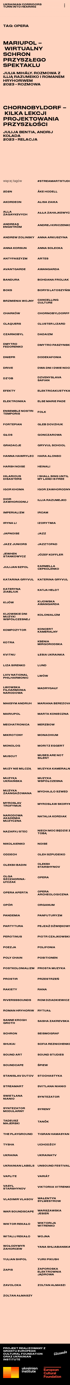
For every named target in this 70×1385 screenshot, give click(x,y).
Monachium (48, 735)
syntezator (49, 1096)
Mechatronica (16, 724)
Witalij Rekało (16, 1236)
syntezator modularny (14, 1109)
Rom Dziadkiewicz (53, 1000)
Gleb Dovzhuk (50, 424)
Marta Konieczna (53, 713)
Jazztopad (47, 544)
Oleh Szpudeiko (51, 854)
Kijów (8, 602)
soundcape (13, 1065)
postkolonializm (18, 968)
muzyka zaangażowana (17, 792)
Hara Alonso (49, 456)
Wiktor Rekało (16, 1223)
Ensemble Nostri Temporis (18, 412)
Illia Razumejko (52, 500)
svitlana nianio (52, 1086)
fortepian (12, 424)
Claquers (12, 323)
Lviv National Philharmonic (15, 676)
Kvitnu (9, 654)
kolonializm (49, 614)
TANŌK (43, 1121)
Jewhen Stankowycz (14, 555)
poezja (9, 947)
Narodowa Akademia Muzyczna (13, 818)
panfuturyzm (50, 915)
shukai (9, 1043)
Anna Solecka (50, 248)
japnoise (11, 533)
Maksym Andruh (17, 703)
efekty (9, 390)
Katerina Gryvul (53, 579)
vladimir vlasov (18, 1199)
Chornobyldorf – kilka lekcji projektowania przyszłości (34, 116)
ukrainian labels (18, 1165)
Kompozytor (14, 630)
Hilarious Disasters (12, 477)
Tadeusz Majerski (11, 1122)
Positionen (48, 957)
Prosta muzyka (51, 968)
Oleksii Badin (14, 864)
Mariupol (11, 713)
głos (7, 434)
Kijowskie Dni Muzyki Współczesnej (16, 616)
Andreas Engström (12, 225)
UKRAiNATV (47, 1155)
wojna (44, 1236)
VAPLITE (10, 1176)
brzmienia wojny (18, 300)
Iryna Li (10, 523)
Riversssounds (17, 1000)
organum (46, 904)
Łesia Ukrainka (51, 654)
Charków (11, 313)
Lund (42, 665)
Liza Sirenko (14, 665)
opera (43, 877)
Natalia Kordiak (52, 816)
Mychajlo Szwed (53, 791)
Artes (43, 258)
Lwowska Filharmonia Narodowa (14, 690)
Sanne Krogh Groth (15, 1021)
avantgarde (14, 269)
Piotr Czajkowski (54, 936)
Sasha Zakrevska (53, 1021)
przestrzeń (48, 978)
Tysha (8, 1144)
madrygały (48, 688)
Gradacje (12, 445)
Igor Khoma (13, 489)
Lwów (43, 675)
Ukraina (10, 1155)
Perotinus (12, 936)
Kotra (8, 642)
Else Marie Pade (52, 401)
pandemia (11, 915)
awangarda (48, 269)
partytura (13, 926)
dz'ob (8, 378)
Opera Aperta (15, 892)
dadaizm (45, 334)
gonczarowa (50, 434)
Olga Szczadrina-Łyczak (14, 879)
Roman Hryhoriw (18, 1010)
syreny (44, 1109)
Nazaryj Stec (15, 831)
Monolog (11, 745)
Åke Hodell (48, 191)
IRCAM (43, 512)
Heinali (44, 466)
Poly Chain (12, 957)
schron (10, 1033)
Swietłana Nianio (13, 1097)
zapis (8, 1269)
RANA (42, 989)
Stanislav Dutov (18, 1075)
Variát (44, 1176)
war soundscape (18, 1211)
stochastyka (50, 1075)
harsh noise (14, 466)
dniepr (9, 357)
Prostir (10, 978)
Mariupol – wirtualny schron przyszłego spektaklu (24, 54)
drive (8, 367)
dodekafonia (49, 357)
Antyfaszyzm (15, 258)
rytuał (44, 1010)
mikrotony (13, 735)
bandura (11, 279)
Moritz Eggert (51, 745)
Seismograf (48, 1033)
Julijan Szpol (15, 567)
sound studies (51, 1054)
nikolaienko (14, 843)
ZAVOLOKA (12, 1285)
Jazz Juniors (15, 544)
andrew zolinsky (18, 237)
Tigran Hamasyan (53, 1134)
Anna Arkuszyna (53, 237)
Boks (7, 290)
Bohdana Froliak (53, 279)
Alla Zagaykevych (15, 213)
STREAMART (13, 1086)
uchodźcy (47, 1144)
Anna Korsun (15, 248)
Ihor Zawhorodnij (15, 500)
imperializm (13, 512)
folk (42, 411)
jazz (42, 533)
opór (8, 904)
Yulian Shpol (15, 1259)
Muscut (10, 756)
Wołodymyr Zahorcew (14, 1247)
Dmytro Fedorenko (13, 345)
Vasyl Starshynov (14, 1187)
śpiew (43, 1065)
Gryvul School (52, 445)
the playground (18, 1134)
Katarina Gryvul (18, 579)
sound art (12, 1054)
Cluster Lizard (51, 323)
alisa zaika (48, 202)
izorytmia (47, 523)
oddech (10, 854)
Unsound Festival (54, 1165)
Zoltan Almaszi (52, 1285)
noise (42, 843)
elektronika (14, 401)
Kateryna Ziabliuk (12, 590)
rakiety (10, 989)
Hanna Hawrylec (18, 456)
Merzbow (46, 724)
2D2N (7, 191)
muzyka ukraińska (12, 779)
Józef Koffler (50, 554)
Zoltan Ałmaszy (17, 1295)
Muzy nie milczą (17, 768)
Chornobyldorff (53, 313)
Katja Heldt (48, 590)
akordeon (12, 202)
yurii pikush (48, 1259)
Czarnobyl (13, 334)
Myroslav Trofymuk (12, 804)
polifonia (46, 947)
